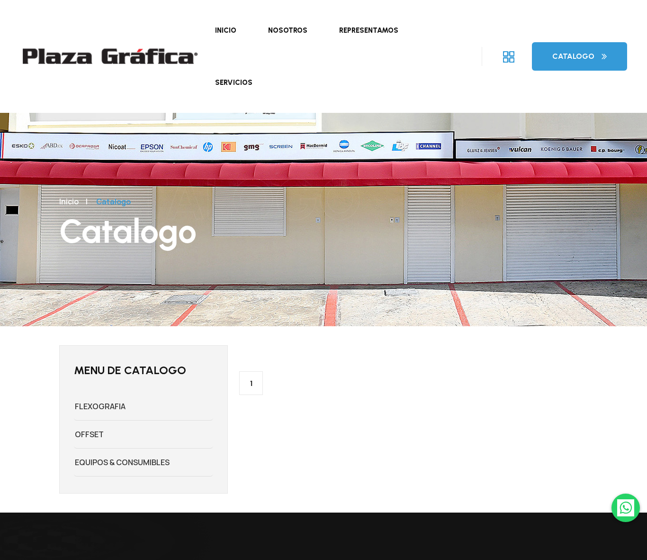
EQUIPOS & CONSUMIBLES (122, 462)
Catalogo (573, 56)
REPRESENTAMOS (368, 30)
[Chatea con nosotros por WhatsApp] (625, 508)
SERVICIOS (233, 82)
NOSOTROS (287, 30)
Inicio (69, 201)
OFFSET (89, 434)
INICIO (225, 30)
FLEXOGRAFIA (100, 406)
